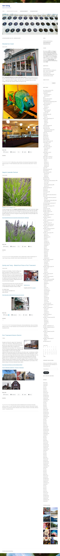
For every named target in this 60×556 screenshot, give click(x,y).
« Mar (44, 356)
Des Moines (46, 242)
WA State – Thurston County (48, 317)
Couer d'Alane (46, 148)
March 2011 (45, 491)
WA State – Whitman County (48, 331)
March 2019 (45, 382)
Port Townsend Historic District (11, 335)
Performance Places (46, 169)
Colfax (45, 332)
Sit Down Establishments (26, 325)
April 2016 (45, 406)
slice (25, 326)
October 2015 (45, 415)
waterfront (35, 326)
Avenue (53, 51)
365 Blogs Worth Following (12, 11)
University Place (54, 60)
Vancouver (46, 107)
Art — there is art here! (47, 90)
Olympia (53, 55)
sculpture (51, 58)
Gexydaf (11, 207)
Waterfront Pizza (27, 285)
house (46, 54)
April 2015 (45, 423)
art (49, 51)
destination (23, 406)
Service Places (45, 191)
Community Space (46, 114)
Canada (44, 108)
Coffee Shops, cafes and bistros (17, 162)
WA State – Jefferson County (48, 228)
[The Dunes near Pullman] (54, 511)
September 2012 (46, 465)
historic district (32, 406)
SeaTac (45, 253)
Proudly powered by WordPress (7, 551)
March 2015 (45, 424)
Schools (44, 190)
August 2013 (45, 450)
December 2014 (46, 429)
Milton (45, 248)
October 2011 (45, 481)
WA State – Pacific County (47, 276)
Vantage (45, 272)
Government (45, 126)
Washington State (23, 257)
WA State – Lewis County (47, 273)
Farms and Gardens (14, 256)
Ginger (21, 163)
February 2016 (45, 409)
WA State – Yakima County (47, 338)
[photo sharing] (31, 280)
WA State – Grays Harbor (47, 225)
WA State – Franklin (46, 217)
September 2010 (46, 499)
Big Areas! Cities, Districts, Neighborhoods (18, 404)
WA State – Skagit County (47, 304)
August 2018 (45, 384)
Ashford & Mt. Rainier (47, 280)
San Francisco (46, 145)
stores (21, 407)
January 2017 (45, 393)
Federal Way (46, 243)
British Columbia (46, 104)
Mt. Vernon (46, 305)
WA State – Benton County (47, 214)
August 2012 (45, 467)
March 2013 (45, 457)
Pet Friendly (45, 170)
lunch (55, 54)
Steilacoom (46, 298)
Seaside (45, 155)
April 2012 (45, 472)
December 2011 (46, 478)
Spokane (45, 315)
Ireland (45, 121)
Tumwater (46, 322)
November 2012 (46, 462)
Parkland (45, 293)
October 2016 (45, 398)
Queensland (46, 95)
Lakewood (49, 54)
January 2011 (45, 493)
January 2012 (45, 477)
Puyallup (51, 56)
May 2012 (45, 471)
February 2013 (45, 458)
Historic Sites (45, 128)
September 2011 (46, 482)
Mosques (45, 174)
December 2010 (46, 495)
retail (47, 58)
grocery (48, 53)
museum (50, 55)
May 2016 (45, 405)
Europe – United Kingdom (47, 118)
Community (45, 52)
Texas (55, 59)
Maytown (45, 320)
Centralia (45, 274)
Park (47, 56)
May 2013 (45, 454)
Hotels (44, 132)
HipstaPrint (4, 207)
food (55, 52)
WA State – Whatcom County (48, 327)
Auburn (45, 234)
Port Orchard (46, 260)
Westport (45, 227)
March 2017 (45, 391)
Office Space (45, 139)
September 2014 (46, 433)
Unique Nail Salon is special (48, 75)
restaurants (17, 407)
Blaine (45, 328)
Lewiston (45, 149)
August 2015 (45, 417)
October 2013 (45, 447)
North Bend (46, 249)
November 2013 (46, 446)
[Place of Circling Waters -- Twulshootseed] (54, 518)
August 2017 (45, 385)
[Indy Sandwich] (46, 533)
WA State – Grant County (48, 224)
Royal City (45, 188)
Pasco (45, 218)
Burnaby (45, 105)
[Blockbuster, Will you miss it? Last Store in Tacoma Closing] (46, 518)
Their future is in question (47, 205)
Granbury (45, 53)
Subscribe (46, 372)
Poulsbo (45, 262)
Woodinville (46, 258)
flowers (9, 257)
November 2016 (46, 396)
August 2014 (45, 434)
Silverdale (46, 263)
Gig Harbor (46, 289)
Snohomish (46, 313)
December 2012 (46, 461)
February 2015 (45, 426)
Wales (45, 124)
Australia (44, 93)
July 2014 (44, 436)
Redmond (45, 250)
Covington (46, 241)
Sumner (45, 300)
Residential (45, 177)
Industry (44, 133)
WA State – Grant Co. (47, 222)
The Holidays (45, 204)
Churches (45, 173)
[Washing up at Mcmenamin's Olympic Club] (46, 540)
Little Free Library (47, 102)
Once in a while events (23, 256)
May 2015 (45, 422)
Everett (45, 310)
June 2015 (45, 420)
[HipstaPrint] (17, 206)
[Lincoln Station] (54, 533)
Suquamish (46, 265)
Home (3, 11)
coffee (54, 52)
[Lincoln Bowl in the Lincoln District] (54, 540)
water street (30, 163)
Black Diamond (46, 236)
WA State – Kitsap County (47, 259)
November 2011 (46, 479)
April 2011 (45, 489)
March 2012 (45, 474)
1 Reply (3, 338)
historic (54, 53)
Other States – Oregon (47, 156)
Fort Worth (46, 162)
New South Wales (47, 94)
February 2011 (45, 492)
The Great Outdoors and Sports (48, 203)
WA (27, 326)
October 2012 (45, 464)
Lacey (45, 318)
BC (43, 97)
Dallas (45, 160)
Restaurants (31, 162)
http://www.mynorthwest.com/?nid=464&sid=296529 (12, 364)
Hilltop (51, 53)
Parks (44, 167)
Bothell (45, 238)
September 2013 (46, 448)
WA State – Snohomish (47, 307)
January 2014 (45, 443)
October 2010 (45, 498)
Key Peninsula (46, 290)
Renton (45, 252)
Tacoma (51, 59)
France (45, 117)
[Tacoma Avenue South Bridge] (54, 526)
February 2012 (45, 475)
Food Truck (46, 181)
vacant (44, 61)
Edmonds (45, 308)
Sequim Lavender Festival (10, 172)
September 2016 (46, 399)
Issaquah (45, 245)
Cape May (14, 406)
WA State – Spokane (46, 314)
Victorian (27, 407)
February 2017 (45, 392)
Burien (45, 239)
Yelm (45, 324)
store (46, 59)
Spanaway (46, 297)
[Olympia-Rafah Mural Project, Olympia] (46, 511)
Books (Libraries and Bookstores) (49, 101)
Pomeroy (45, 221)
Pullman (45, 335)
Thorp (45, 270)
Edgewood (46, 283)
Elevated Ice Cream (8, 44)
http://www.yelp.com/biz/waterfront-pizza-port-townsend (13, 295)
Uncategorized (32, 256)
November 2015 (46, 413)
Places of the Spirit (46, 172)
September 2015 (46, 416)
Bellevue (45, 235)
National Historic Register (48, 129)
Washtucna (46, 212)
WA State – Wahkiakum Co (48, 325)
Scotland (45, 122)
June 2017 (45, 388)
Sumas (45, 329)
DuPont (45, 281)
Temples (45, 176)
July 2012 (44, 468)
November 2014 (46, 430)
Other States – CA (46, 142)
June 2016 (45, 403)
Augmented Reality (46, 91)
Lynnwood (46, 311)
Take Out (32, 325)
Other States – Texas (47, 157)
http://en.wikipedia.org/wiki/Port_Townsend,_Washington (13, 367)
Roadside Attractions (47, 187)
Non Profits (45, 138)
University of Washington (47, 60)
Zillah (45, 339)
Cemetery (45, 112)
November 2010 (46, 496)
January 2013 (45, 460)
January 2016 (45, 410)
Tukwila (45, 256)
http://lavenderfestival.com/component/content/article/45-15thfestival (15, 217)
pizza (18, 326)
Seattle (55, 58)
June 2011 (45, 486)
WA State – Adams (46, 210)
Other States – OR (46, 152)
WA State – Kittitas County (47, 266)
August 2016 (45, 400)
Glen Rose (46, 163)
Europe (44, 115)
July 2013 (44, 451)
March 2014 (45, 440)
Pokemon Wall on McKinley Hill (48, 74)
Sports (44, 193)
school (49, 58)
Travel (44, 207)
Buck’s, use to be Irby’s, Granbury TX (49, 70)
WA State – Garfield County (48, 219)
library (53, 54)
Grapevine (46, 166)
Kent (45, 246)
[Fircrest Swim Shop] (46, 526)
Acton (45, 159)
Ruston (45, 296)
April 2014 (45, 439)
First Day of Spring (46, 68)
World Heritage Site (47, 131)
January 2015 (45, 427)
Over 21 (45, 183)
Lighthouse (45, 135)
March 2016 (45, 407)
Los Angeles (46, 143)
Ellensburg (46, 267)
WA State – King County (47, 232)
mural (47, 55)
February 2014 (45, 441)
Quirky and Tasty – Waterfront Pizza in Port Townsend (19, 265)
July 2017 (44, 386)
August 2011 (45, 484)
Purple (16, 257)
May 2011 (45, 488)
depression (19, 406)
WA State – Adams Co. (47, 211)
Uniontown (46, 336)
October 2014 (45, 431)
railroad (13, 407)
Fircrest (45, 287)
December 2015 (46, 412)
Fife (44, 286)
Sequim (28, 256)
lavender (12, 257)
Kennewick (46, 215)
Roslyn (45, 269)
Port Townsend (25, 162)
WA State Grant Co (46, 341)
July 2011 (44, 485)
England (45, 119)
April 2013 (45, 455)
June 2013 (45, 453)
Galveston (27, 406)
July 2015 (44, 419)
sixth (44, 59)
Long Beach (46, 277)
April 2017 (45, 389)
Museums (45, 136)
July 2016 (44, 402)
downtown (14, 326)
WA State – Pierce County (47, 279)
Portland (45, 153)
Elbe (44, 284)
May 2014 (45, 437)
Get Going (6, 6)
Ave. (51, 51)
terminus (24, 407)
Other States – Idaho (47, 146)
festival (6, 257)
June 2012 (45, 470)
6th (43, 51)
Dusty (45, 334)
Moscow (45, 150)
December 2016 (46, 395)
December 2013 (46, 444)
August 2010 (45, 501)
